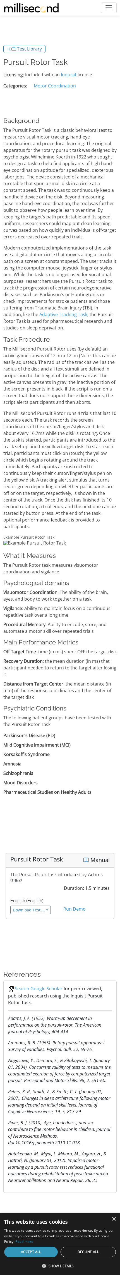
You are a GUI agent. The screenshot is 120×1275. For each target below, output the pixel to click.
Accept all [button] (31, 1251)
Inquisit (68, 75)
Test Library (29, 49)
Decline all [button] (88, 1251)
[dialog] (60, 1244)
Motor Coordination (55, 86)
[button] (60, 1266)
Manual (99, 860)
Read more (24, 1241)
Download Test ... (29, 910)
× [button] (114, 1219)
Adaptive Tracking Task (63, 314)
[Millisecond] (31, 7)
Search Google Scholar (39, 989)
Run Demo (74, 909)
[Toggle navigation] (109, 7)
